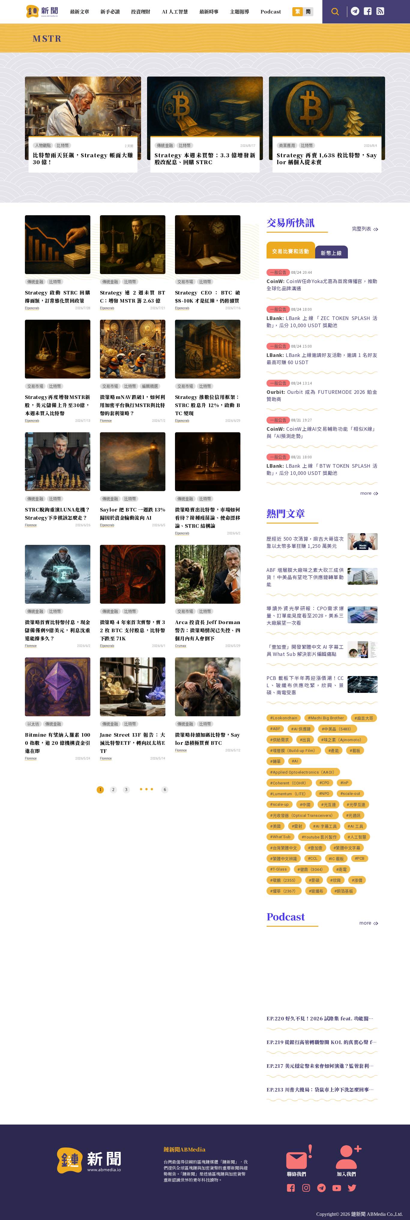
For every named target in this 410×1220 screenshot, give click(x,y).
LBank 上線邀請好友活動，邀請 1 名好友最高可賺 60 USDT (322, 358)
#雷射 (297, 826)
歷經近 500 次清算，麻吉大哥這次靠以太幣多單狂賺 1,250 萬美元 (305, 542)
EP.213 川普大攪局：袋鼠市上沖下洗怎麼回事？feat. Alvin (322, 1089)
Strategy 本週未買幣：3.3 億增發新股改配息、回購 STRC (205, 158)
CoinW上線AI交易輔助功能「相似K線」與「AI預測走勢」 (322, 432)
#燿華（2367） (284, 891)
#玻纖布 (316, 891)
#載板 (355, 750)
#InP (344, 783)
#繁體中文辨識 (283, 858)
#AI (295, 761)
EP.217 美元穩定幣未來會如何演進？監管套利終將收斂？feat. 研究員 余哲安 (322, 1065)
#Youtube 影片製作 (319, 837)
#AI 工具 (355, 826)
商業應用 (287, 145)
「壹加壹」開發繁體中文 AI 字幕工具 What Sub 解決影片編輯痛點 (305, 650)
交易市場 (185, 281)
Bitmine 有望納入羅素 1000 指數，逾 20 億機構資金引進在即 (57, 742)
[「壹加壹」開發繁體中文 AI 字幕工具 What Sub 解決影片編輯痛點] (363, 656)
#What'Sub (280, 837)
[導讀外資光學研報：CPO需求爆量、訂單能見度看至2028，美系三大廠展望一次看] (363, 621)
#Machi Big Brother (326, 718)
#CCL (313, 858)
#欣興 (335, 880)
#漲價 (357, 880)
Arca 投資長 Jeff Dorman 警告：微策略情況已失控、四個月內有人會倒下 (207, 630)
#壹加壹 (315, 848)
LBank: (275, 318)
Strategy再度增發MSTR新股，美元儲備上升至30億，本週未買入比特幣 (57, 405)
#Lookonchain (283, 718)
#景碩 (314, 880)
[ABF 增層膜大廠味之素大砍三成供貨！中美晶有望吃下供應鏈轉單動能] (363, 583)
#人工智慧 (357, 837)
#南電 (341, 869)
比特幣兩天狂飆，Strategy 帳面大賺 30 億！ (83, 158)
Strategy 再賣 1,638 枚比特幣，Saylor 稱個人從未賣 (327, 158)
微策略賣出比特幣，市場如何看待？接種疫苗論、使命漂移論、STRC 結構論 (207, 517)
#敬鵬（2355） (284, 880)
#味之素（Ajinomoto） (342, 740)
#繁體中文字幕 (346, 848)
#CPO (324, 783)
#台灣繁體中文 (283, 848)
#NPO (324, 793)
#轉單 (275, 761)
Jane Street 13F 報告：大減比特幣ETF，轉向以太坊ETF (132, 742)
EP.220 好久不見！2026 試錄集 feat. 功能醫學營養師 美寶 (322, 1018)
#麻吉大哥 (363, 718)
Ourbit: (276, 391)
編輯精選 (150, 386)
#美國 (275, 826)
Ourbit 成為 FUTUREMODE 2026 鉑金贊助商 (322, 395)
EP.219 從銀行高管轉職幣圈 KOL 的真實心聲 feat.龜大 (322, 1042)
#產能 (333, 750)
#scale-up (279, 804)
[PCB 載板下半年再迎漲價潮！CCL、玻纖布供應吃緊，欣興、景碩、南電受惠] (363, 691)
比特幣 (63, 145)
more (366, 493)
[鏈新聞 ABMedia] (42, 16)
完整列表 (361, 228)
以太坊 (33, 724)
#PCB (360, 858)
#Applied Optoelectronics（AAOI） (303, 772)
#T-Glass (278, 869)
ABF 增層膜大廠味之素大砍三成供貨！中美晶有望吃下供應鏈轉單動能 (305, 577)
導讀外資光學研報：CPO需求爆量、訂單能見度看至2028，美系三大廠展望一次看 (305, 615)
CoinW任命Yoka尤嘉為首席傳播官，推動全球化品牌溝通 (322, 284)
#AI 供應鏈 (301, 729)
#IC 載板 (336, 858)
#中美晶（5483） (338, 729)
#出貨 (305, 740)
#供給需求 (279, 740)
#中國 (305, 804)
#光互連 (328, 804)
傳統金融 (165, 145)
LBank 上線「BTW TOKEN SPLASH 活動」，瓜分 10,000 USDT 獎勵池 (322, 469)
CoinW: (276, 281)
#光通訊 (353, 815)
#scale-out (350, 793)
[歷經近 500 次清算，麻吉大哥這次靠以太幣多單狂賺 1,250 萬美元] (363, 548)
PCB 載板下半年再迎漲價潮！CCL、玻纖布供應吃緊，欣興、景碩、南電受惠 (305, 685)
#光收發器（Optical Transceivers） (302, 815)
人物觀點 (43, 145)
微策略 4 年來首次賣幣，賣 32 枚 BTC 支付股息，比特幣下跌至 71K (132, 630)
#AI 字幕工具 (325, 826)
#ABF (275, 728)
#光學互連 (356, 804)
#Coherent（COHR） (289, 783)
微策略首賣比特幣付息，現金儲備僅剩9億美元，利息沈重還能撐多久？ (57, 630)
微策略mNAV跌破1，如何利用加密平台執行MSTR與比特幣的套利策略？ (132, 405)
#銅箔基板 (343, 891)
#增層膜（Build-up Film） (294, 750)
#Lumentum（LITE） (289, 794)
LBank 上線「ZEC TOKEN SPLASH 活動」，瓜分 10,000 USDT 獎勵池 (322, 321)
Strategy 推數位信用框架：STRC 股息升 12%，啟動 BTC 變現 (207, 405)
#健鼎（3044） (311, 869)
